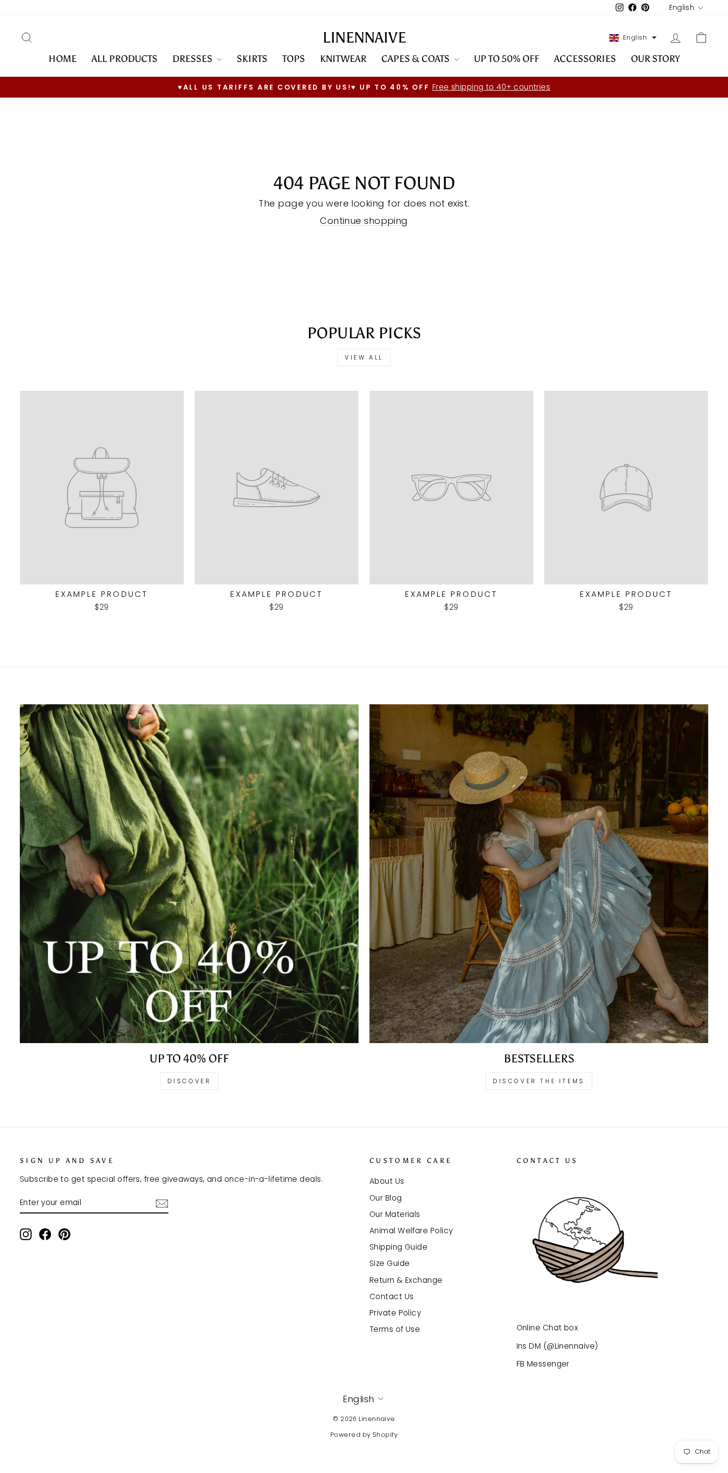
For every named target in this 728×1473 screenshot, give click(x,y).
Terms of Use (394, 1329)
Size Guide (389, 1263)
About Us (387, 1181)
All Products (124, 58)
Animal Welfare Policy (411, 1230)
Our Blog (385, 1198)
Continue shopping (364, 220)
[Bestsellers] (538, 873)
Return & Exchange (406, 1280)
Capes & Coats (416, 58)
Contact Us (391, 1296)
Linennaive (364, 38)
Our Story (655, 58)
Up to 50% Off (506, 58)
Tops (293, 58)
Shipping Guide (398, 1247)
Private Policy (395, 1313)
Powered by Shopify (364, 1434)
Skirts (252, 58)
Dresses (193, 58)
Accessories (585, 58)
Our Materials (394, 1214)
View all (364, 357)
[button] (633, 38)
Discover (189, 1081)
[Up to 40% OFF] (189, 873)
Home (63, 58)
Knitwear (343, 58)
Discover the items (539, 1081)
